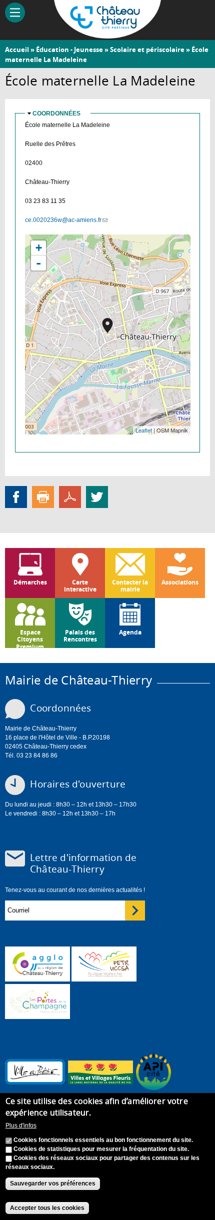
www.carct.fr (37, 964)
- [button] (38, 263)
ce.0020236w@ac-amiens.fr (66, 220)
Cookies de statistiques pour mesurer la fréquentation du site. (101, 1149)
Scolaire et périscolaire (147, 49)
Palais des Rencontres (80, 636)
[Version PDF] (70, 496)
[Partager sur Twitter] (97, 496)
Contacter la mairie (130, 586)
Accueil (17, 49)
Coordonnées (56, 113)
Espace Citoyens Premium (30, 638)
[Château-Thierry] (108, 34)
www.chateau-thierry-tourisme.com (37, 1001)
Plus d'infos (21, 1125)
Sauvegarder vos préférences (53, 1183)
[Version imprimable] (43, 496)
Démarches (30, 582)
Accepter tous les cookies (47, 1208)
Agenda (130, 632)
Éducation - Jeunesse (69, 49)
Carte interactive (80, 586)
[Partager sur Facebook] (16, 496)
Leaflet (144, 430)
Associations (180, 582)
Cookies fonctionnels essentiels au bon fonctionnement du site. (103, 1140)
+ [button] (39, 248)
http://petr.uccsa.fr (104, 964)
